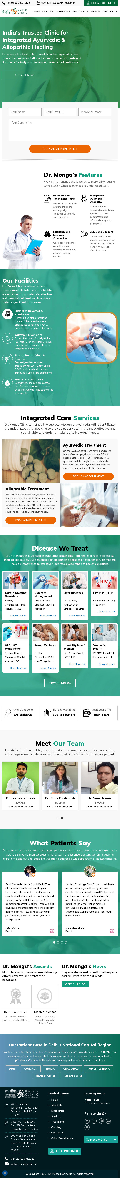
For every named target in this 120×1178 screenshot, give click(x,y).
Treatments (58, 1122)
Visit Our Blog (75, 984)
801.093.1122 (26, 1158)
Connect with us (96, 1139)
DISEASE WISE (73, 1075)
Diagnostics (63, 11)
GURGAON (30, 1069)
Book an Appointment (88, 476)
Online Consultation (62, 1138)
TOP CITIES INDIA (98, 1069)
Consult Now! (24, 75)
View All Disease (60, 683)
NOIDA (50, 1069)
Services (95, 11)
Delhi (12, 1069)
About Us (47, 11)
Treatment (79, 11)
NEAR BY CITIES (46, 1075)
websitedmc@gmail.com (24, 1164)
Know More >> (18, 615)
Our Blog (56, 1127)
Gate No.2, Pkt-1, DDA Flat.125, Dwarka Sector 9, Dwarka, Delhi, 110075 (24, 1125)
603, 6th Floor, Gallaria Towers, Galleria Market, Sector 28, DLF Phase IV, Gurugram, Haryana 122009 (24, 1143)
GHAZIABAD (71, 1069)
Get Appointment (67, 1151)
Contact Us (110, 11)
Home (37, 11)
